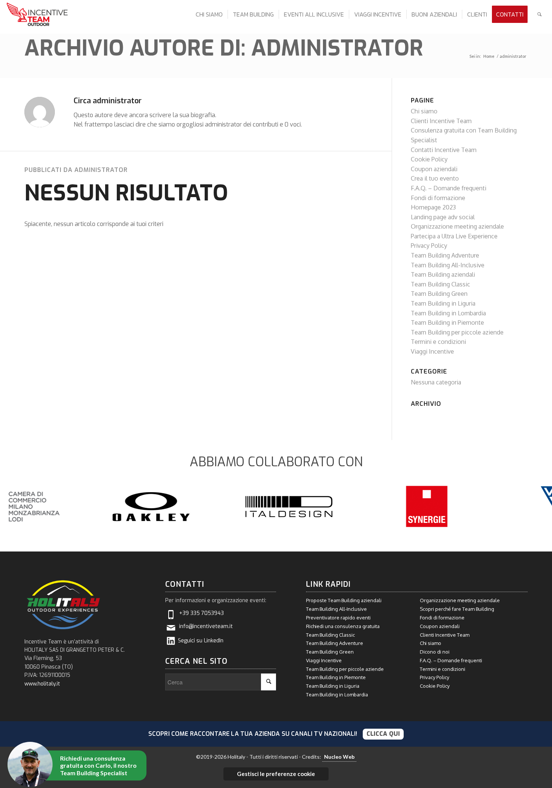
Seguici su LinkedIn (200, 640)
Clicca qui (383, 734)
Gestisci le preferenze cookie (276, 773)
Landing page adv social (443, 217)
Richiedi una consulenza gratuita (343, 626)
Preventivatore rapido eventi (338, 618)
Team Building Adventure (445, 255)
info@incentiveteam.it (206, 626)
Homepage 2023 (433, 207)
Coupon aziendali (434, 169)
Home (489, 56)
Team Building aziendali (443, 274)
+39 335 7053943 (201, 613)
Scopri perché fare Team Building (457, 609)
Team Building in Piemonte (447, 322)
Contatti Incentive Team (444, 150)
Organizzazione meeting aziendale (457, 226)
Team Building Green (439, 293)
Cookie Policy (429, 159)
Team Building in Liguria (443, 303)
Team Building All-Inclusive (447, 265)
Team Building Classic (440, 284)
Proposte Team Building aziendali (344, 600)
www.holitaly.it (42, 683)
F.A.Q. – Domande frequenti (448, 188)
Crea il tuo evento (435, 178)
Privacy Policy (429, 245)
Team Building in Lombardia (448, 313)
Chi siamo (424, 111)
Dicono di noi (434, 652)
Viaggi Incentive (432, 351)
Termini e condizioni (438, 341)
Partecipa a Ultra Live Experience (454, 236)
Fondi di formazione (438, 198)
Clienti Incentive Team (441, 121)
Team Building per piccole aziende (457, 332)
